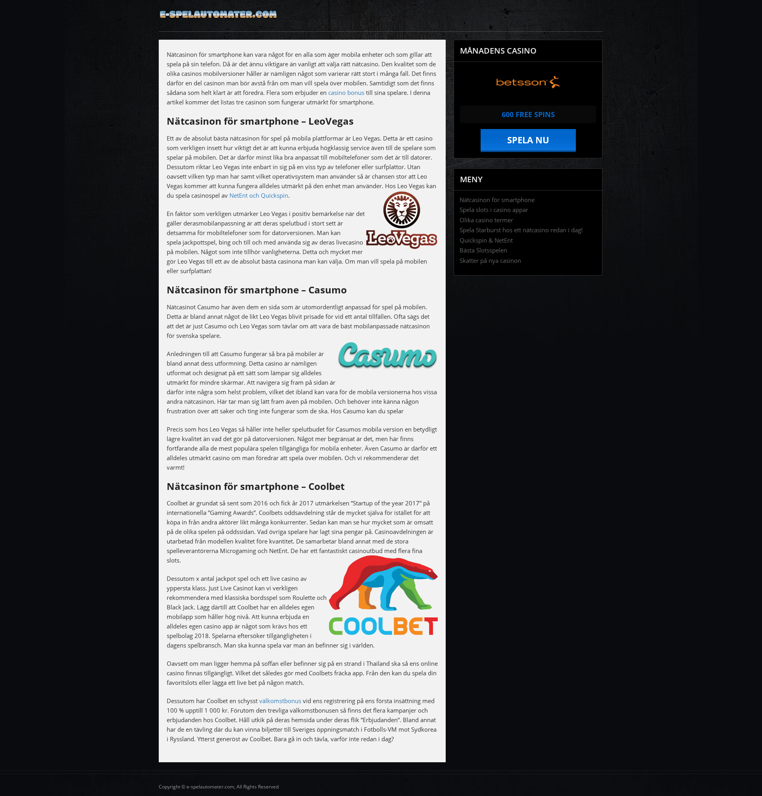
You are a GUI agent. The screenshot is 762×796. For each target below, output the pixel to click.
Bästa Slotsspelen (483, 250)
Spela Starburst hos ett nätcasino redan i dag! (521, 230)
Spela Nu (528, 140)
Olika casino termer (486, 220)
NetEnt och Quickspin (258, 195)
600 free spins (528, 114)
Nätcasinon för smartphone (497, 200)
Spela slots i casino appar (494, 210)
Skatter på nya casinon (490, 260)
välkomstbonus (280, 701)
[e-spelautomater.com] (218, 22)
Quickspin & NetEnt (486, 240)
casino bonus (346, 92)
